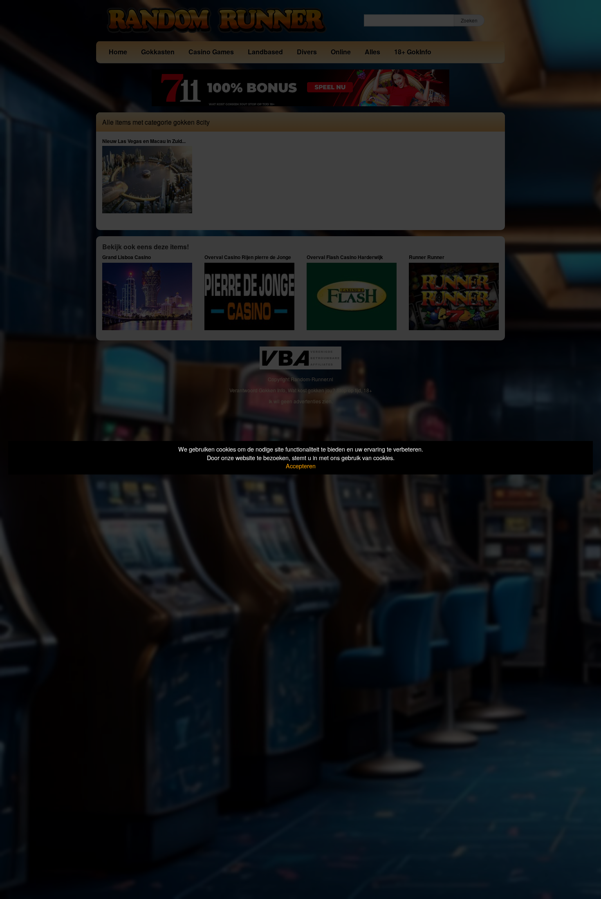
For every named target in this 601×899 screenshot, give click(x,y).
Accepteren (301, 465)
